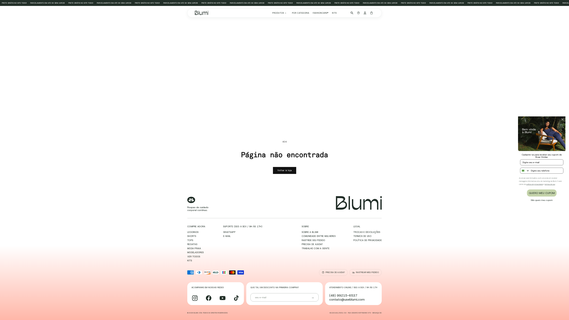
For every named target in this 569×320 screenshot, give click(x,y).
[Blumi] (359, 203)
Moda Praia (194, 248)
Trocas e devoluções (366, 232)
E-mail (227, 236)
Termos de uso (362, 236)
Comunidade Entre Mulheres (319, 236)
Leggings (193, 232)
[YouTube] (222, 298)
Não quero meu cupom (542, 200)
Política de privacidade (367, 240)
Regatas (192, 244)
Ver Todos (193, 256)
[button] (280, 13)
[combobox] (524, 170)
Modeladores (195, 252)
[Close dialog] (562, 119)
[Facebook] (208, 298)
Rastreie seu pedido (313, 240)
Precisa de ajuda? (312, 244)
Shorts (191, 236)
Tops (190, 240)
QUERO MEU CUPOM (542, 193)
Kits (189, 260)
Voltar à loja (284, 170)
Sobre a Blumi (310, 232)
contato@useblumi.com (347, 299)
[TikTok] (236, 298)
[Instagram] (194, 298)
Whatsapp (229, 232)
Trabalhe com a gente (316, 248)
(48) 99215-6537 (343, 295)
